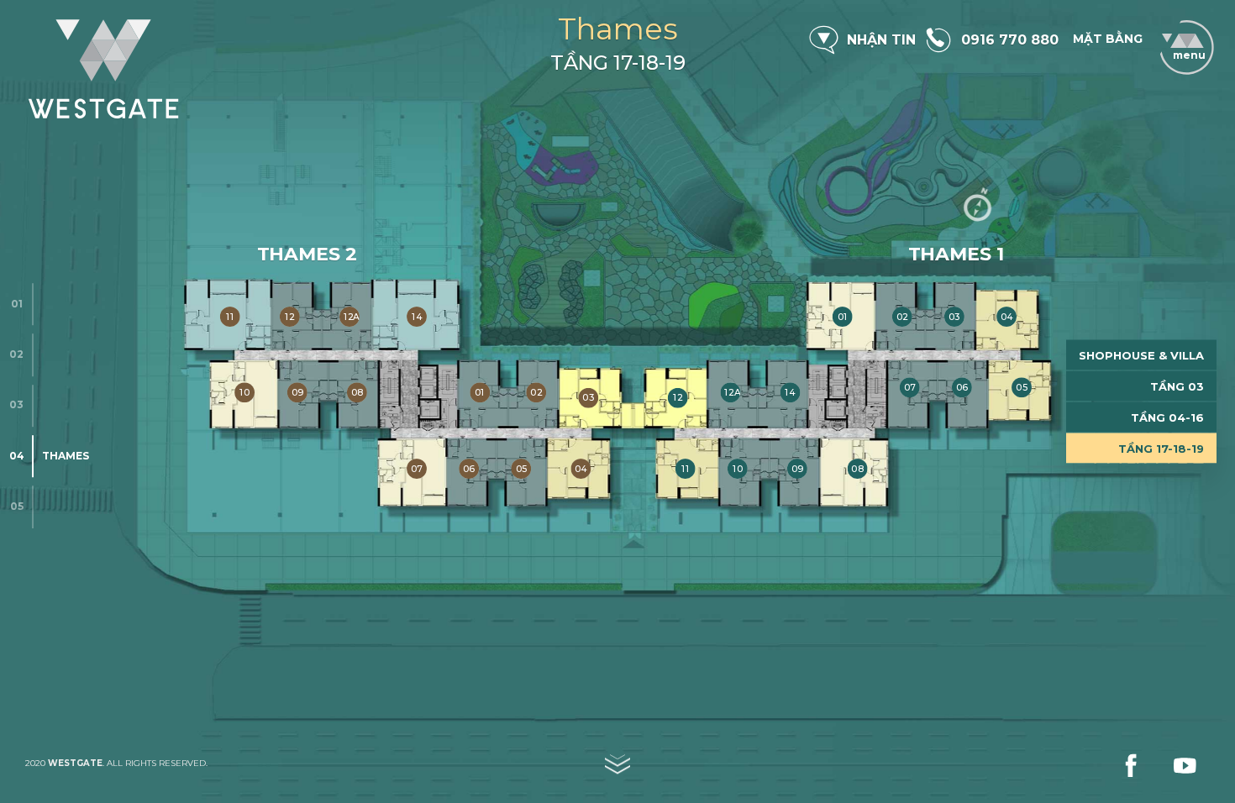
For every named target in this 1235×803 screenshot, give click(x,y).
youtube (1185, 765)
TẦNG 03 (1177, 386)
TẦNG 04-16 (1167, 417)
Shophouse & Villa (1141, 355)
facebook (1131, 765)
